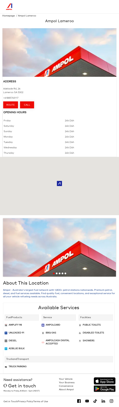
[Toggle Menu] (111, 7)
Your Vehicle (66, 379)
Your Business (67, 382)
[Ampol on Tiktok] (95, 401)
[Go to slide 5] (65, 273)
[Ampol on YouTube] (87, 401)
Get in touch (22, 386)
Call (27, 105)
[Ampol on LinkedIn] (103, 401)
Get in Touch (10, 401)
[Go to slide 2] (57, 273)
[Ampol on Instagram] (111, 401)
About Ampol (66, 389)
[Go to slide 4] (62, 273)
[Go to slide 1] (54, 273)
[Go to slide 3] (60, 273)
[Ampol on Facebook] (79, 401)
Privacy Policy (25, 401)
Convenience (66, 386)
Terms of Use (40, 401)
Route (10, 105)
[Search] (99, 7)
